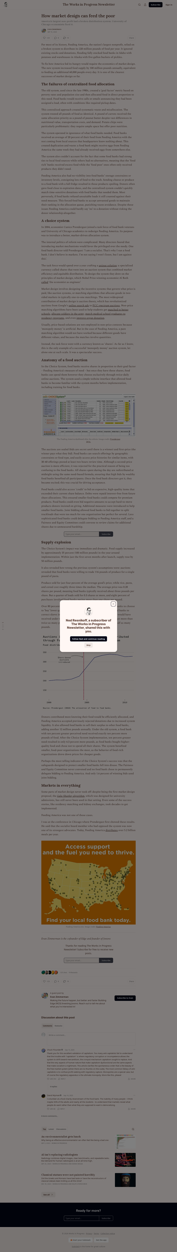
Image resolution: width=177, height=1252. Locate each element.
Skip (88, 645)
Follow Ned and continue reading (88, 639)
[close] (113, 604)
